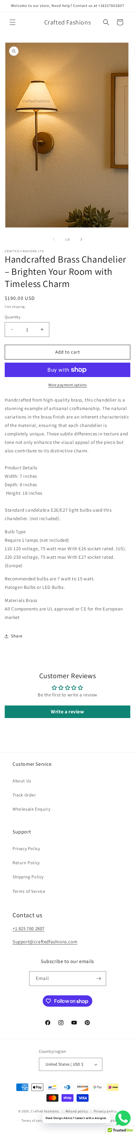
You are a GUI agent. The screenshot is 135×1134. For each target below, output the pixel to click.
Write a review (67, 711)
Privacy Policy (26, 848)
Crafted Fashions (45, 1111)
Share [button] (17, 636)
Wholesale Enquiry (31, 809)
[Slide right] (81, 239)
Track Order (24, 795)
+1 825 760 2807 (29, 928)
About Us (22, 781)
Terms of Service (29, 891)
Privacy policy (105, 1111)
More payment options (67, 384)
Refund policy (77, 1111)
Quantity (12, 317)
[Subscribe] (99, 978)
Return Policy (26, 862)
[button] (12, 22)
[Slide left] (54, 239)
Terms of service (34, 1120)
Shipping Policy (28, 877)
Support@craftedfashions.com (45, 942)
